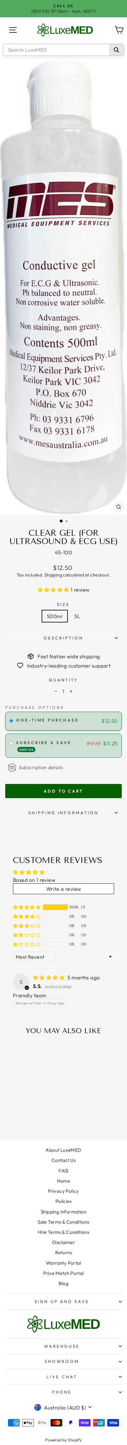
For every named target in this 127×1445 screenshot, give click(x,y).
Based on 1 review (34, 880)
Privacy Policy (63, 1191)
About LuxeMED (63, 1150)
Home (63, 1181)
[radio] (11, 721)
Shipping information (63, 812)
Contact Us (63, 1160)
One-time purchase (47, 720)
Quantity (64, 679)
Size (63, 604)
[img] (49, 977)
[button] (54, 589)
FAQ (63, 1171)
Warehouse (62, 1346)
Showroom (62, 1361)
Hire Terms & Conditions (63, 1232)
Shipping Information (63, 1212)
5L (77, 616)
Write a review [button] (63, 889)
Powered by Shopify (63, 1439)
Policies (63, 1201)
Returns (63, 1252)
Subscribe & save (45, 745)
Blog (64, 1283)
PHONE (62, 1391)
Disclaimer (63, 1242)
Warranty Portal (63, 1263)
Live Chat (62, 1376)
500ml (55, 616)
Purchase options (34, 707)
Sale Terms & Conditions (63, 1222)
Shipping (53, 575)
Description (63, 637)
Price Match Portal (63, 1273)
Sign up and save (62, 1301)
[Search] (116, 50)
